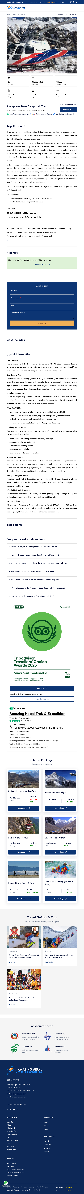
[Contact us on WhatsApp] (6, 1184)
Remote (46, 1152)
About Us (10, 1122)
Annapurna (47, 1144)
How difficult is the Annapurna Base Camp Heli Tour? (32, 571)
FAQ (8, 1143)
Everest (46, 1141)
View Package (22, 808)
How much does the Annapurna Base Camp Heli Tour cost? (35, 555)
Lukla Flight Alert (52, 2)
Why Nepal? (11, 1128)
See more (10, 241)
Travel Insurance (12, 1175)
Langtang (47, 1148)
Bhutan (46, 1129)
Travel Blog (42, 2)
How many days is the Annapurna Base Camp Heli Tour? (34, 546)
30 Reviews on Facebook (65, 114)
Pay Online (62, 2)
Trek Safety (10, 1166)
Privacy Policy (11, 1149)
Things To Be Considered (15, 1172)
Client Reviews (12, 1134)
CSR (8, 1137)
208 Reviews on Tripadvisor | (19, 114)
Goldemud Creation (68, 1189)
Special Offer (11, 1131)
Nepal (46, 1122)
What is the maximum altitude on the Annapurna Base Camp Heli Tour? (39, 563)
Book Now (67, 109)
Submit (40, 323)
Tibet (45, 1126)
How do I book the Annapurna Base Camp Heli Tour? (32, 596)
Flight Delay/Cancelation (15, 1169)
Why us (9, 1125)
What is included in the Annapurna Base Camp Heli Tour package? (38, 588)
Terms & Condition (13, 1140)
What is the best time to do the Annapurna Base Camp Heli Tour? (37, 579)
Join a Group (33, 2)
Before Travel (11, 1163)
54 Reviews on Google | (44, 114)
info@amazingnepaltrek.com (15, 2)
